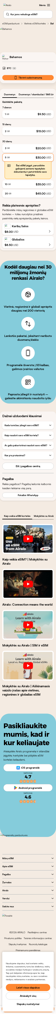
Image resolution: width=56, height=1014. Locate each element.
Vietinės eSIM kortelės (35, 23)
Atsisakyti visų (28, 995)
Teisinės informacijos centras (38, 938)
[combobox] (28, 14)
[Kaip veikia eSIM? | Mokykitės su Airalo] (28, 539)
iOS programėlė (30, 767)
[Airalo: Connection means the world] (28, 584)
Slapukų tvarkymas (18, 944)
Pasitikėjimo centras (37, 932)
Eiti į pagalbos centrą (28, 466)
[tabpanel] (28, 148)
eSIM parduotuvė (11, 23)
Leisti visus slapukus (28, 987)
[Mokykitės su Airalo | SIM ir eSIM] (28, 625)
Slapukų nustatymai (28, 1004)
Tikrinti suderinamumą (30, 77)
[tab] (9, 94)
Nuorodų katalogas (38, 944)
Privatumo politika (12, 938)
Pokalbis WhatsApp (28, 495)
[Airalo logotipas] (9, 5)
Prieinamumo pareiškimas (28, 950)
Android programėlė (30, 787)
